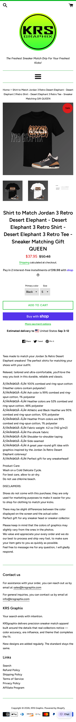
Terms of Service (13, 679)
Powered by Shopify (54, 708)
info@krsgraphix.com (16, 599)
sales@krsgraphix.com (27, 587)
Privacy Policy (11, 683)
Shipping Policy (12, 674)
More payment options (38, 323)
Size (45, 285)
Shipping (24, 262)
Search (7, 665)
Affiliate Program (13, 687)
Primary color (31, 285)
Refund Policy (11, 670)
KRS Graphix (37, 708)
